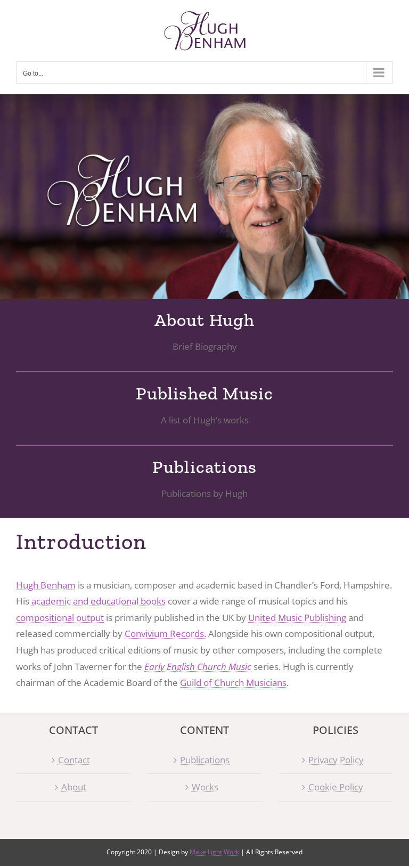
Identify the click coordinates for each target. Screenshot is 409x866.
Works (205, 787)
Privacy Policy (336, 760)
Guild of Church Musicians (233, 682)
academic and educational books (98, 601)
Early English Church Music (197, 666)
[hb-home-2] (204, 196)
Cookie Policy (335, 787)
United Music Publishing (297, 617)
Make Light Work (214, 851)
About (73, 787)
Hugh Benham (46, 585)
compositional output (60, 617)
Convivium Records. (165, 633)
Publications (205, 760)
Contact (74, 760)
